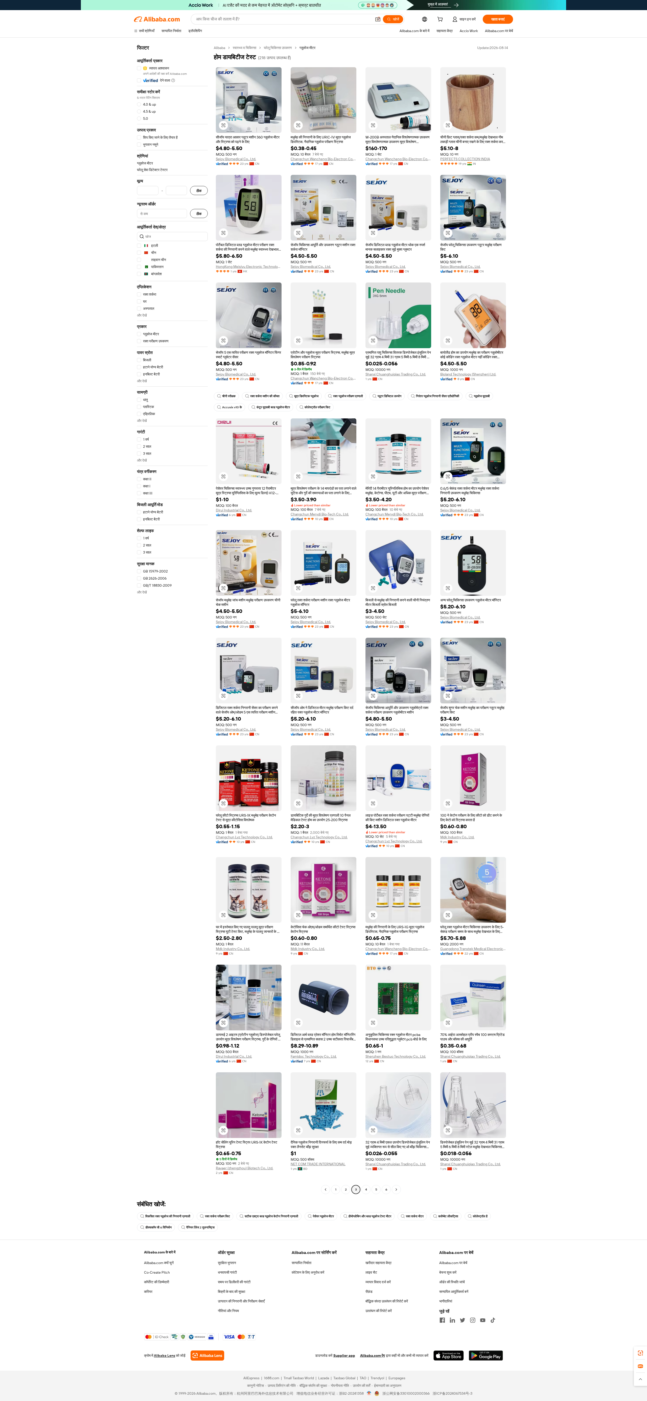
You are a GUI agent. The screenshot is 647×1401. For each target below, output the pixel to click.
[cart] (441, 20)
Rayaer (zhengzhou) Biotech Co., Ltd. (244, 1168)
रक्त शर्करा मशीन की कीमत (265, 396)
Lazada (323, 1378)
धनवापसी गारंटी (227, 1272)
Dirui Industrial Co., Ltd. (234, 510)
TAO (363, 1378)
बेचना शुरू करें (447, 1272)
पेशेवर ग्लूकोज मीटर (323, 1216)
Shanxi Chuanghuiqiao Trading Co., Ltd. (395, 374)
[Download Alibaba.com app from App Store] (448, 1355)
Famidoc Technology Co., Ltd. (314, 1056)
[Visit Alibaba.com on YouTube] (483, 1320)
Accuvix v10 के (232, 407)
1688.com (271, 1378)
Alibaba (219, 48)
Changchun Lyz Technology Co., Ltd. (244, 837)
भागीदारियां (445, 1301)
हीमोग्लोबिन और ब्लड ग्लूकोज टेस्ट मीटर (370, 1216)
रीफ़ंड (369, 1292)
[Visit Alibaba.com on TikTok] (493, 1320)
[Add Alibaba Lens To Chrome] (207, 1355)
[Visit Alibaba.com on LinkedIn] (452, 1320)
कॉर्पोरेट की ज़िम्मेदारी (156, 1282)
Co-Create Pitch (157, 1272)
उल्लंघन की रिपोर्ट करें (378, 1311)
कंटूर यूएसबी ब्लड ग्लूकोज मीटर (273, 407)
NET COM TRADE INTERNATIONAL (318, 1164)
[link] (640, 1353)
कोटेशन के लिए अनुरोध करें (308, 1272)
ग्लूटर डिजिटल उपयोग (389, 396)
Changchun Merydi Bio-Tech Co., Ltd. (320, 514)
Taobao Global (344, 1378)
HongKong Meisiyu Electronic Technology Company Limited (249, 267)
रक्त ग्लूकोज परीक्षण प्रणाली (348, 396)
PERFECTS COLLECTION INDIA (465, 159)
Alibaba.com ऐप (372, 1355)
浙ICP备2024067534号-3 (452, 1393)
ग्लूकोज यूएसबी (482, 396)
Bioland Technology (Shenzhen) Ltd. (468, 374)
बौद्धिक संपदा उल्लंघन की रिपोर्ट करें (386, 1301)
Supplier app (344, 1355)
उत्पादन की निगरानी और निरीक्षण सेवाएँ (241, 1301)
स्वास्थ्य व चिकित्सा (244, 48)
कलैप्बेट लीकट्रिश (448, 1216)
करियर (148, 1292)
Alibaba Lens (164, 1355)
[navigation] (172, 619)
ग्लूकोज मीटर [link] (307, 48)
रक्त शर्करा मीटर (415, 1216)
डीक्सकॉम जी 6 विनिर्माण (158, 1227)
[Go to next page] (396, 1189)
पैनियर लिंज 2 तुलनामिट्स (200, 1227)
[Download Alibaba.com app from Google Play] (486, 1355)
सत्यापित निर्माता (301, 1263)
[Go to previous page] (325, 1189)
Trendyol (377, 1378)
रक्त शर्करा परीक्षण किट (217, 1216)
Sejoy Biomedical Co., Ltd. (236, 159)
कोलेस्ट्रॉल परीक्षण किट (317, 407)
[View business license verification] (369, 1393)
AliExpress (251, 1378)
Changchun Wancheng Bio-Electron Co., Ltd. (323, 159)
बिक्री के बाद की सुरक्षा (231, 1292)
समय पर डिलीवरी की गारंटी (234, 1282)
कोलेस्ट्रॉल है (480, 1216)
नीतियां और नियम (228, 1311)
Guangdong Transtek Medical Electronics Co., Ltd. (473, 949)
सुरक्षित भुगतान (227, 1263)
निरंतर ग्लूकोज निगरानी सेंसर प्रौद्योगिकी (437, 396)
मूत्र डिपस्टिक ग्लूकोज (306, 396)
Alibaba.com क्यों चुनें (159, 1263)
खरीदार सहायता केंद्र (378, 1263)
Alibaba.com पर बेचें (453, 1263)
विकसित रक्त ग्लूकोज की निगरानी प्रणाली (167, 1216)
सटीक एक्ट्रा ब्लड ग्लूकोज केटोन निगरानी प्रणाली (271, 1216)
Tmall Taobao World (299, 1378)
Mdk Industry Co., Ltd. (457, 837)
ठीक (198, 190)
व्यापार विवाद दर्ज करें (378, 1282)
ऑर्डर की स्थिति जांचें (452, 1282)
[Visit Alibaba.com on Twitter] (462, 1320)
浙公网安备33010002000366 (406, 1393)
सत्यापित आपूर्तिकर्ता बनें (453, 1292)
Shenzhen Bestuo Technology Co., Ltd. (395, 1056)
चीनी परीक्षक (229, 396)
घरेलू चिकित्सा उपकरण (278, 48)
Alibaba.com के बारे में (159, 1252)
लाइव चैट (371, 1272)
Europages (396, 1378)
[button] (378, 19)
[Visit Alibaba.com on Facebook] (442, 1320)
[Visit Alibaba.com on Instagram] (473, 1320)
